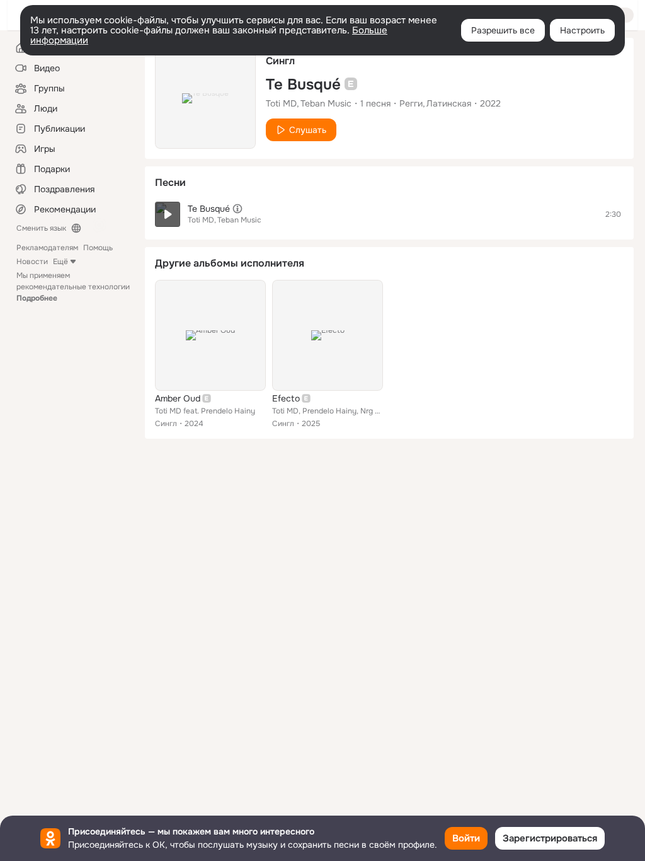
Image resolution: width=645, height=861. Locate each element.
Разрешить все (503, 30)
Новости (32, 262)
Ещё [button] (60, 262)
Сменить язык (41, 228)
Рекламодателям (47, 248)
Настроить (582, 30)
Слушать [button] (307, 130)
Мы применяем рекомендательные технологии (73, 286)
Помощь (98, 248)
